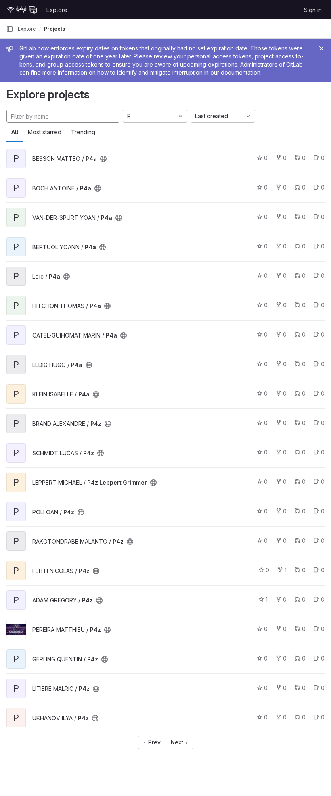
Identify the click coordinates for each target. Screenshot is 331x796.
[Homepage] (22, 9)
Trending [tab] (83, 132)
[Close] (321, 48)
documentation (240, 72)
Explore (56, 9)
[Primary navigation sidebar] (9, 29)
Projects (54, 29)
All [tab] (14, 132)
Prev (154, 742)
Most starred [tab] (44, 132)
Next (178, 742)
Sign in (313, 9)
